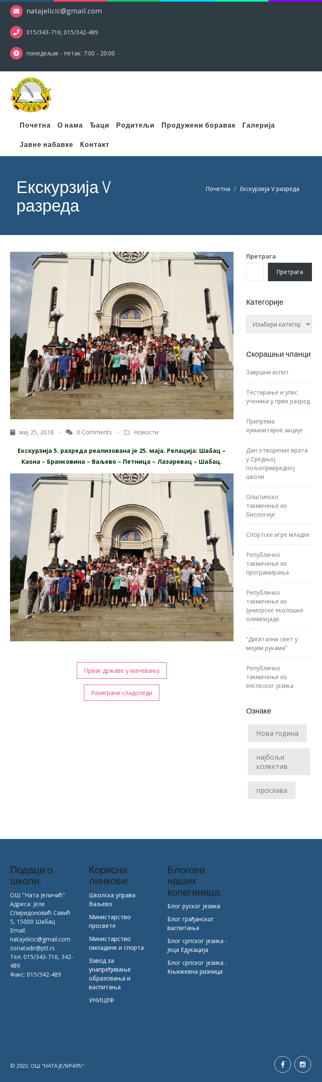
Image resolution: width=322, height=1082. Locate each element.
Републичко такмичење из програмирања (267, 563)
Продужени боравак (198, 125)
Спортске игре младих (277, 534)
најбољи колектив (272, 762)
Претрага (261, 256)
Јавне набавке (46, 144)
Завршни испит (267, 372)
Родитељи (135, 125)
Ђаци (99, 125)
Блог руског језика (193, 906)
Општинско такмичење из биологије (266, 505)
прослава (271, 790)
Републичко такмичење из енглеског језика (269, 677)
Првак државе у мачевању (122, 670)
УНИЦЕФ (101, 1000)
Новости (146, 432)
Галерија (258, 125)
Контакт (94, 144)
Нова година (277, 733)
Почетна (35, 125)
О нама (70, 125)
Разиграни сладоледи (121, 693)
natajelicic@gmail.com (64, 11)
